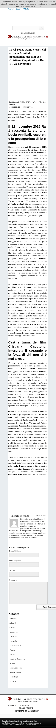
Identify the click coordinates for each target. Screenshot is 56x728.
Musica (12, 650)
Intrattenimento (15, 645)
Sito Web (12, 570)
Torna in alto (31, 725)
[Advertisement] (27, 83)
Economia (13, 632)
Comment (12, 580)
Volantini (11, 9)
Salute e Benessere (17, 659)
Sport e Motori (15, 672)
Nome (15, 551)
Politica (12, 654)
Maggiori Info (30, 6)
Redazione (12, 705)
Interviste (13, 641)
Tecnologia (14, 677)
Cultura (12, 628)
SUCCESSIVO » (28, 107)
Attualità (13, 623)
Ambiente (13, 619)
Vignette (13, 681)
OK (40, 6)
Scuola (12, 663)
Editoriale (13, 636)
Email (15, 561)
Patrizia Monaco (20, 515)
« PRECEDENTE (14, 107)
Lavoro (18, 9)
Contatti (24, 705)
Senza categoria (16, 668)
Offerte (26, 9)
